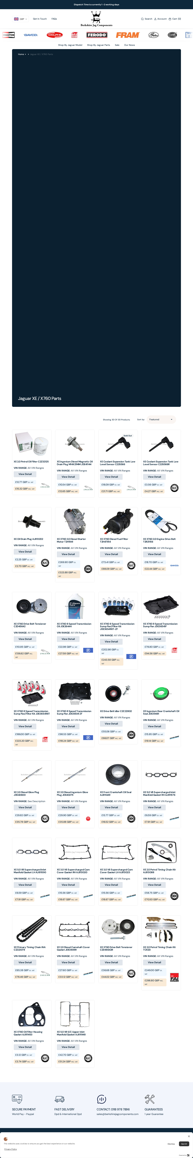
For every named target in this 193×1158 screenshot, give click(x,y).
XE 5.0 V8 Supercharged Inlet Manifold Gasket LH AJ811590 (30, 871)
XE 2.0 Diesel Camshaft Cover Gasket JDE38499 (73, 948)
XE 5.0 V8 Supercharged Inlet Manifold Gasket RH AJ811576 (159, 794)
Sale (117, 45)
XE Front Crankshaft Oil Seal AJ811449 (115, 794)
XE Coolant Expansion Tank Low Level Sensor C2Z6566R (160, 463)
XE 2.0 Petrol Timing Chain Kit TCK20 (159, 948)
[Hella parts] (159, 35)
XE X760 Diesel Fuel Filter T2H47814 (114, 540)
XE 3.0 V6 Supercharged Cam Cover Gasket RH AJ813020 (73, 871)
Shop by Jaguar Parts (98, 45)
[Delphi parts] (42, 35)
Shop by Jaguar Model (70, 45)
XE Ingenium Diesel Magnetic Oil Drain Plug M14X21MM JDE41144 (75, 463)
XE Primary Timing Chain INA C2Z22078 (29, 948)
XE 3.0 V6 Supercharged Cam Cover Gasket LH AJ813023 (116, 871)
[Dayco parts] (17, 35)
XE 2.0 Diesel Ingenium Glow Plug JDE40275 (72, 794)
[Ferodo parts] (84, 35)
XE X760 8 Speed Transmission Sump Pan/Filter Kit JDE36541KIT (32, 712)
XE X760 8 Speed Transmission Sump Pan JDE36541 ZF (74, 712)
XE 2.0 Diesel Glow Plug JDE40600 (26, 794)
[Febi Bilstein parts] (62, 35)
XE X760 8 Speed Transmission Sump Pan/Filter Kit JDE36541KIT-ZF (117, 626)
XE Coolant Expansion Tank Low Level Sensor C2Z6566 (117, 463)
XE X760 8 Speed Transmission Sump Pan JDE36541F (160, 625)
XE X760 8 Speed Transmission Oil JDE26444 (74, 625)
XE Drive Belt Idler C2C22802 (116, 711)
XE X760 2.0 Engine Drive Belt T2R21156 (159, 540)
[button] (160, 18)
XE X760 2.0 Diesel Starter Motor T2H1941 (71, 540)
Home (21, 54)
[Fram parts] (115, 35)
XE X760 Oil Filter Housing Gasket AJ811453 (28, 1033)
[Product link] (32, 444)
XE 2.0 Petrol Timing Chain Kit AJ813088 (159, 871)
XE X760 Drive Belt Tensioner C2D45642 (30, 625)
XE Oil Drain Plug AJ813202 (28, 539)
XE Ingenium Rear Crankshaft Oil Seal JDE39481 (161, 712)
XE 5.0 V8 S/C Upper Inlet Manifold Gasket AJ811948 (71, 1033)
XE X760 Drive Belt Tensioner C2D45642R (116, 948)
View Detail (25, 474)
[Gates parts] (141, 35)
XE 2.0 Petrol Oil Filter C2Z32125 (31, 461)
